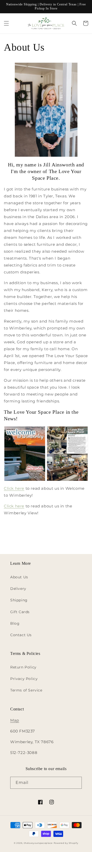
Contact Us (21, 635)
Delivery (18, 588)
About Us (19, 577)
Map (14, 720)
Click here (14, 488)
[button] (6, 23)
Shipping (19, 600)
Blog (14, 623)
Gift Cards (20, 612)
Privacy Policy (24, 678)
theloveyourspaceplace (38, 843)
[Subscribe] (76, 783)
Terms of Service (26, 690)
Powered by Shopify (66, 843)
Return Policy (23, 667)
